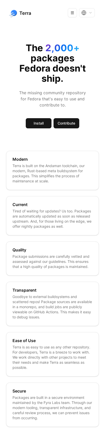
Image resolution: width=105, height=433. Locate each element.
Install (39, 123)
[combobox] (87, 12)
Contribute (66, 123)
